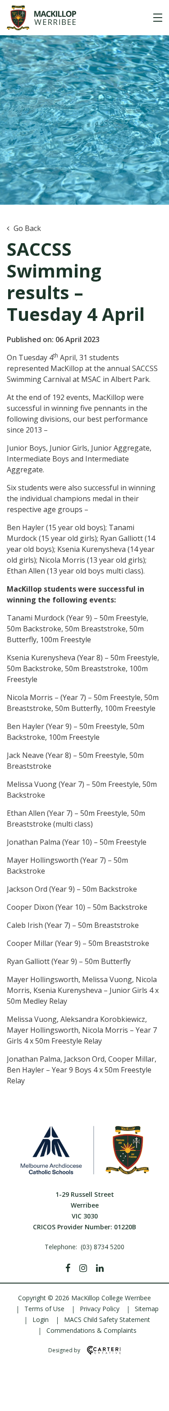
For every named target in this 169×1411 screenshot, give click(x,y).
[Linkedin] (100, 1268)
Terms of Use (44, 1308)
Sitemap (147, 1308)
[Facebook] (67, 1268)
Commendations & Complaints (91, 1330)
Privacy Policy (99, 1308)
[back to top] (151, 1396)
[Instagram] (83, 1268)
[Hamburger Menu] (157, 17)
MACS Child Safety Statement (107, 1319)
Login (40, 1319)
